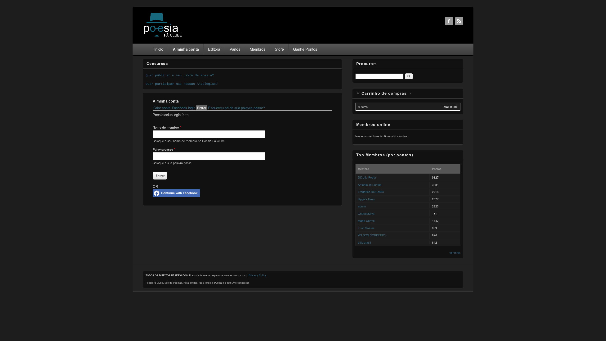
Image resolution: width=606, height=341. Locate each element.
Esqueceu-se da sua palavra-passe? (236, 107)
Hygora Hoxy (366, 199)
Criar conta (161, 107)
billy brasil (364, 242)
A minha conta (186, 49)
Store (279, 49)
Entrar (202, 107)
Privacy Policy (258, 275)
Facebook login (183, 107)
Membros (257, 49)
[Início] (163, 36)
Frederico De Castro (371, 192)
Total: (446, 107)
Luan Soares (366, 228)
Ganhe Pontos (305, 49)
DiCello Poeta (367, 177)
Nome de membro (167, 127)
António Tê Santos (369, 185)
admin (362, 206)
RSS (459, 21)
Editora (214, 49)
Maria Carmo (366, 221)
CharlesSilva (366, 213)
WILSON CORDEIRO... (372, 235)
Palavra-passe (164, 149)
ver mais (455, 253)
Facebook (449, 21)
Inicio (158, 49)
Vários (235, 49)
